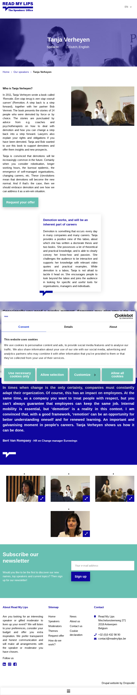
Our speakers (21, 71)
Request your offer (20, 202)
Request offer (56, 635)
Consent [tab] (23, 326)
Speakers (54, 621)
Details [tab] (68, 326)
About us (75, 621)
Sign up (81, 576)
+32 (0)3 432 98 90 (109, 634)
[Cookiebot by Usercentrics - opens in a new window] (117, 316)
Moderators (55, 626)
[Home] (18, 7)
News (73, 616)
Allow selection (52, 374)
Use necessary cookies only (19, 374)
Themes (53, 630)
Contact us (76, 626)
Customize (82, 374)
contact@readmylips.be (112, 638)
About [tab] (113, 326)
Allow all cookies (117, 374)
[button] (25, 489)
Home (6, 71)
